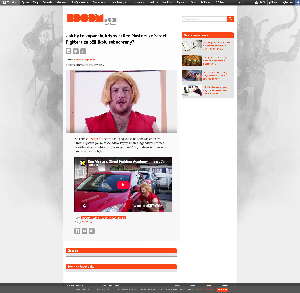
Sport (194, 2)
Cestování (48, 2)
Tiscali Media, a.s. (91, 285)
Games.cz (62, 2)
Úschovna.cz (138, 2)
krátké (121, 217)
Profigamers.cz (80, 2)
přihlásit (273, 2)
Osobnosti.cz (100, 2)
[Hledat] (230, 19)
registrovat (287, 2)
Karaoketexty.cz (119, 2)
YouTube (87, 222)
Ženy (35, 2)
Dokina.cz (206, 2)
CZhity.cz (221, 2)
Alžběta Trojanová (84, 59)
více (239, 2)
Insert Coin (96, 139)
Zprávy (25, 2)
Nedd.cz (154, 2)
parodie (86, 217)
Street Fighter (109, 217)
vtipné (96, 217)
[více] (239, 2)
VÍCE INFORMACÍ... (206, 289)
